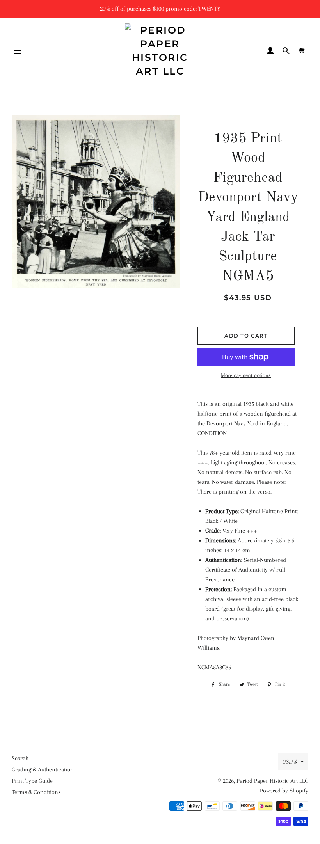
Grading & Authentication (43, 769)
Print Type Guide (32, 780)
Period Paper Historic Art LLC (272, 780)
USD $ (289, 761)
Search (20, 758)
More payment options (246, 375)
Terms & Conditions (36, 792)
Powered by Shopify (284, 790)
